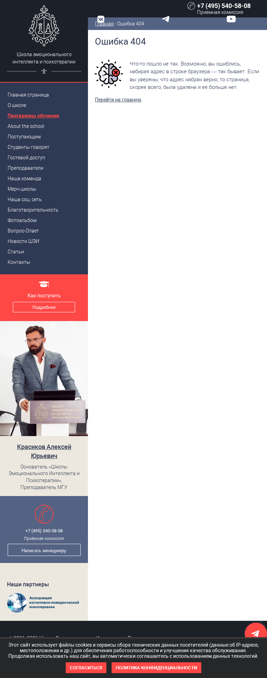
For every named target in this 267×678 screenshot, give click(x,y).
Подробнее (44, 307)
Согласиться (86, 667)
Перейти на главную (118, 99)
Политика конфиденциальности (156, 667)
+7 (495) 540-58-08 (44, 530)
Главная (104, 23)
